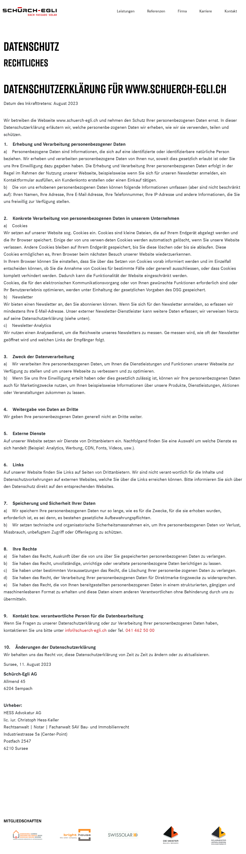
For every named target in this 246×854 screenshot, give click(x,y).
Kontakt (231, 11)
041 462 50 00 (140, 630)
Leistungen (126, 11)
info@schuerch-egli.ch (86, 630)
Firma (182, 11)
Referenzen (156, 11)
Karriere (205, 11)
